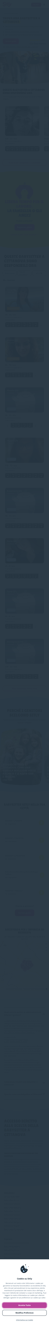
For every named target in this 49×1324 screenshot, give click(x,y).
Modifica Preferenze (24, 1313)
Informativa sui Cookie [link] (24, 1320)
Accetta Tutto (24, 1305)
